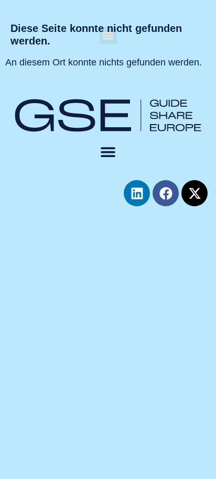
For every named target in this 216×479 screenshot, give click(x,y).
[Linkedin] (137, 193)
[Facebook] (166, 193)
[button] (108, 35)
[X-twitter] (194, 193)
